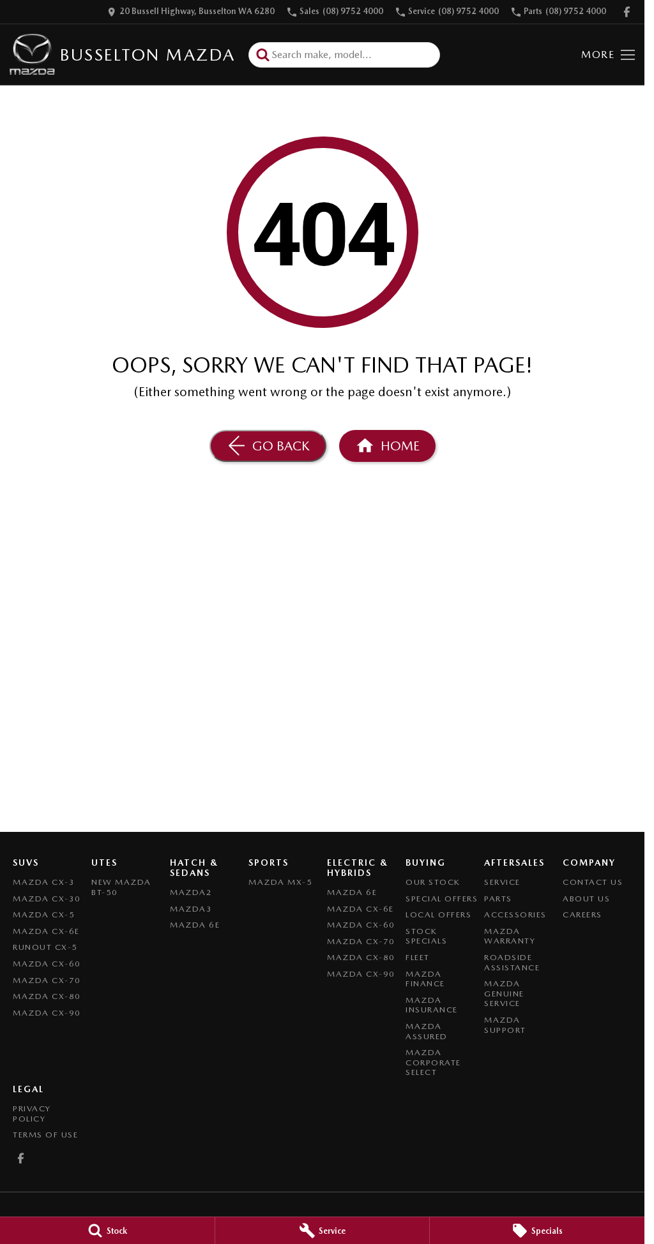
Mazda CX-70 (47, 980)
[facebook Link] (627, 12)
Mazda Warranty (509, 936)
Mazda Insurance (432, 1005)
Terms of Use (45, 1134)
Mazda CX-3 (44, 882)
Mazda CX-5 (44, 914)
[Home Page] (32, 54)
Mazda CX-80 (47, 996)
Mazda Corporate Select (433, 1062)
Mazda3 (191, 909)
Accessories (515, 914)
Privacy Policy (32, 1113)
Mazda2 (191, 892)
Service (502, 882)
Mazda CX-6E (46, 931)
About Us (586, 898)
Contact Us (593, 882)
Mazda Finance (425, 979)
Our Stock (433, 882)
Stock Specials (426, 936)
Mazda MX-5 (280, 882)
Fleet (418, 957)
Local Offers (438, 914)
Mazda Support (505, 1025)
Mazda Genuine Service (504, 993)
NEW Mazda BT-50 (121, 887)
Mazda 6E (195, 924)
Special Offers (442, 898)
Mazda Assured (427, 1031)
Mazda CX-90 (47, 1013)
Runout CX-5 (45, 947)
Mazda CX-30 (47, 898)
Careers (582, 914)
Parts (498, 898)
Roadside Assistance (512, 962)
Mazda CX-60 (47, 963)
